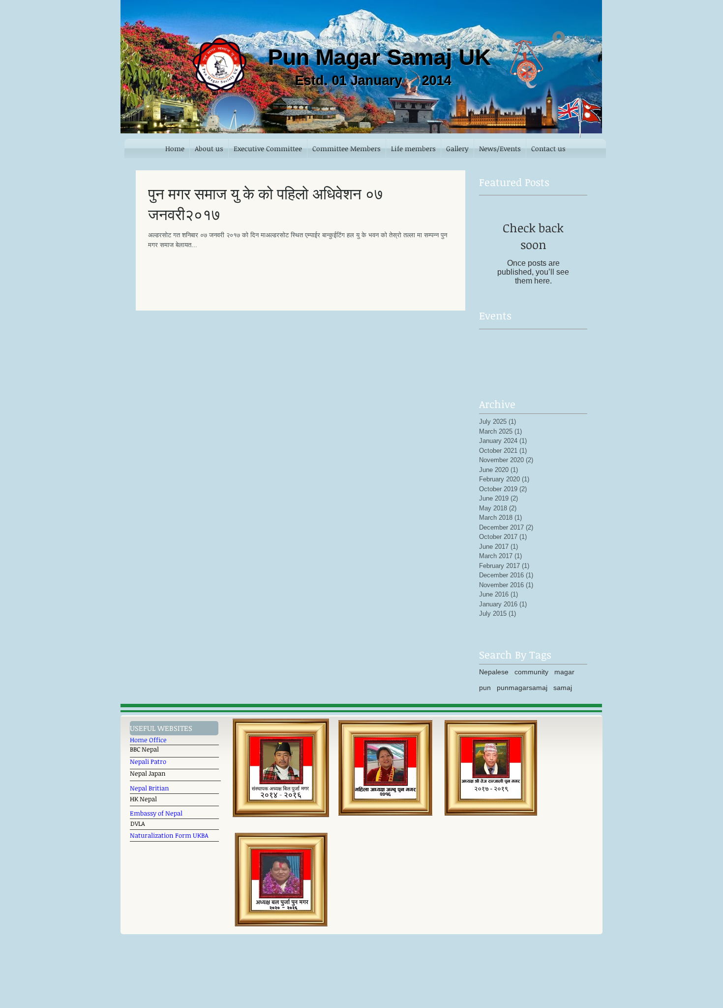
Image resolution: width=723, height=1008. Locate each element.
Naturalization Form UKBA (170, 835)
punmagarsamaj (522, 688)
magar (564, 672)
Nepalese (494, 672)
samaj (562, 688)
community (531, 672)
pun (485, 688)
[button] (174, 728)
